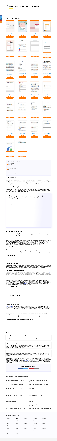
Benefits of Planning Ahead (12, 165)
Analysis (8, 426)
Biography (35, 421)
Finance (17, 423)
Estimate (17, 433)
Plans (26, 418)
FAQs (9, 169)
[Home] (3, 1)
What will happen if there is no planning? (14, 170)
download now (10, 56)
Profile (8, 430)
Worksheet (17, 431)
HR (34, 420)
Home (6, 5)
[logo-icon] (8, 439)
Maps (35, 425)
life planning (22, 197)
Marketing (8, 418)
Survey (17, 420)
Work (35, 428)
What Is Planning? (10, 164)
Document (9, 5)
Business (17, 418)
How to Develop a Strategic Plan (12, 168)
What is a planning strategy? (12, 173)
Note (44, 426)
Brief (7, 431)
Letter (44, 420)
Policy (17, 430)
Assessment (45, 431)
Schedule (26, 426)
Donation (44, 430)
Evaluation (44, 428)
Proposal (44, 418)
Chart (26, 423)
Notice (17, 426)
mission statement (12, 297)
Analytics (8, 423)
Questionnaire (9, 420)
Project (35, 430)
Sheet (44, 423)
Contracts (35, 418)
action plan (26, 283)
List (43, 421)
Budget (26, 428)
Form (7, 421)
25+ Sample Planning (11, 163)
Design (8, 428)
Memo (8, 433)
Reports (17, 425)
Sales (26, 420)
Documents (36, 423)
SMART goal (28, 315)
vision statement (9, 306)
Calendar (17, 428)
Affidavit (26, 431)
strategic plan (47, 272)
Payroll (8, 425)
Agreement (17, 421)
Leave (35, 426)
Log (25, 425)
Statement (44, 425)
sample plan (26, 360)
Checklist (26, 421)
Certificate (26, 430)
